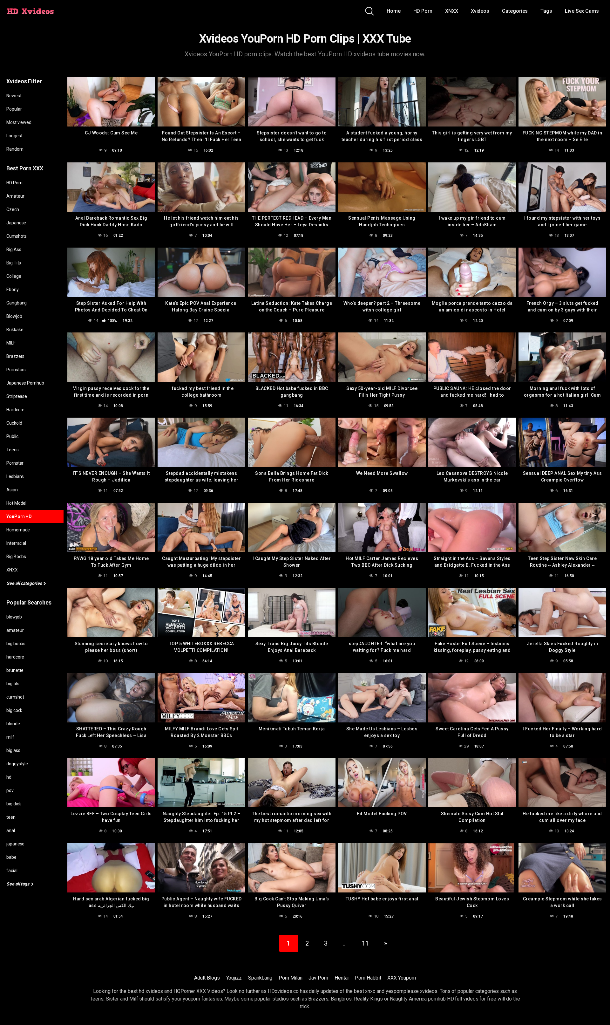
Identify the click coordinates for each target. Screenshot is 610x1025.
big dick (13, 803)
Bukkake (14, 329)
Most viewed (18, 122)
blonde (13, 723)
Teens (12, 449)
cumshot (15, 697)
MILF (11, 342)
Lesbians (15, 476)
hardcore (15, 656)
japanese (15, 843)
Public (12, 436)
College (13, 276)
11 (365, 943)
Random (15, 149)
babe (11, 857)
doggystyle (17, 763)
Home (394, 11)
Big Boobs (16, 556)
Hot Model (16, 503)
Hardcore (15, 409)
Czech (12, 209)
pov (10, 790)
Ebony (12, 289)
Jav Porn (318, 978)
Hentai (342, 978)
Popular (14, 109)
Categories (515, 11)
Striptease (16, 396)
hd (8, 777)
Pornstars (16, 369)
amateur (15, 630)
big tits (12, 683)
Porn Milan (290, 978)
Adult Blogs (207, 978)
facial (11, 870)
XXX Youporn (401, 978)
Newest (14, 95)
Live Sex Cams (582, 11)
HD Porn (422, 11)
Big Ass (13, 249)
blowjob (14, 616)
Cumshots (16, 236)
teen (11, 817)
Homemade (18, 529)
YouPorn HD (19, 516)
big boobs (15, 643)
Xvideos (480, 11)
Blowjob (14, 316)
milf (10, 737)
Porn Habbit (368, 978)
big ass (13, 750)
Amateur (15, 196)
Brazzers (15, 356)
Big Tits (13, 262)
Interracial (16, 543)
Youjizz (234, 978)
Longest (14, 135)
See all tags (18, 883)
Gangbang (16, 302)
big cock (14, 710)
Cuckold (14, 423)
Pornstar (15, 463)
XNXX (451, 11)
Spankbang (260, 978)
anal (10, 830)
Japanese (16, 222)
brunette (15, 670)
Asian (12, 489)
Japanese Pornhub (25, 383)
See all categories (24, 583)
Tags (546, 11)
